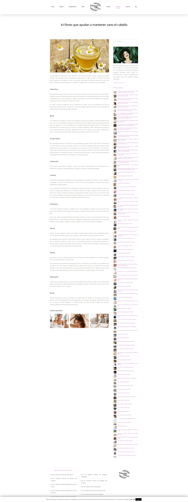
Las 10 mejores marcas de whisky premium (125, 367)
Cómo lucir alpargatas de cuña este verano (125, 176)
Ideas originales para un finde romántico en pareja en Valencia (127, 198)
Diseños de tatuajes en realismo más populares (126, 257)
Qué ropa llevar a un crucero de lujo (124, 253)
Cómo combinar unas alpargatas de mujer (125, 282)
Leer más (132, 499)
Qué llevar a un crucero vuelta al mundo (124, 297)
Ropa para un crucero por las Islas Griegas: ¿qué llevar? (127, 271)
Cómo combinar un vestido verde (123, 400)
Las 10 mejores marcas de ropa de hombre (63, 496)
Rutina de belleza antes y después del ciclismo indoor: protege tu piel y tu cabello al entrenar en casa (127, 169)
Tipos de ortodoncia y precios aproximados (125, 260)
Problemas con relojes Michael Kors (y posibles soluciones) (127, 434)
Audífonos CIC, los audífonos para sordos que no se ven (127, 301)
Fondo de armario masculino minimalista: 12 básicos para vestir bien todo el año (127, 95)
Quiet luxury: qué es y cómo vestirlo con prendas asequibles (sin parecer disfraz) (127, 147)
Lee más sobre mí (118, 82)
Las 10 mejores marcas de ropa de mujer (93, 490)
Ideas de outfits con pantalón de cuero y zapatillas (126, 326)
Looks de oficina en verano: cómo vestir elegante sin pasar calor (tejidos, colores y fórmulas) (127, 110)
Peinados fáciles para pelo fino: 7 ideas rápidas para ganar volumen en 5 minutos (73, 316)
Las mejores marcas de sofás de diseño (124, 441)
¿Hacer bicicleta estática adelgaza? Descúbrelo (126, 172)
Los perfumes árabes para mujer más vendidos (126, 190)
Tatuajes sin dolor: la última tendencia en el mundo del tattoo (127, 228)
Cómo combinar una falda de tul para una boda (126, 323)
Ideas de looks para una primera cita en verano (126, 242)
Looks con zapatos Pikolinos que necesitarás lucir (126, 231)
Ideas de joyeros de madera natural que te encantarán (127, 444)
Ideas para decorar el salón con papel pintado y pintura (127, 293)
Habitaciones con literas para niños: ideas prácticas (126, 378)
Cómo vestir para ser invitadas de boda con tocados (127, 330)
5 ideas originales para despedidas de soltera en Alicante (127, 430)
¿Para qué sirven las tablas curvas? (123, 374)
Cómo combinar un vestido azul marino (124, 404)
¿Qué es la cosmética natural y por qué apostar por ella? (127, 305)
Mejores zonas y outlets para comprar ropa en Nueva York (127, 202)
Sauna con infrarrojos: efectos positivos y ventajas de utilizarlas (127, 353)
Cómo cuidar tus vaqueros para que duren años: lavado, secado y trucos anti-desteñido (127, 150)
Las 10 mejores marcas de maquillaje (92, 494)
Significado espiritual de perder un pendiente (125, 341)
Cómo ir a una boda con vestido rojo (124, 415)
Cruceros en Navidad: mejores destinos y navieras (126, 319)
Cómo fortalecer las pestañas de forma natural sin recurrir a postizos (127, 154)
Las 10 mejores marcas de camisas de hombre (64, 479)
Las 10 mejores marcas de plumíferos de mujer (126, 452)
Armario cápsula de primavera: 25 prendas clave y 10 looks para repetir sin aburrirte (127, 161)
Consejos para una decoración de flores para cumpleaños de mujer (127, 213)
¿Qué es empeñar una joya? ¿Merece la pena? (125, 194)
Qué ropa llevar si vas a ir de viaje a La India (125, 371)
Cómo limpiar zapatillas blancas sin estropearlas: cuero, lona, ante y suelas (127, 121)
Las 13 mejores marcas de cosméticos (62, 474)
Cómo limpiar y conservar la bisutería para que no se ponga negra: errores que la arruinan (127, 128)
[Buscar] (121, 7)
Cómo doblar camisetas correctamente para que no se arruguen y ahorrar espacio (127, 264)
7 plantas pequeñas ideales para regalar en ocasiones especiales (127, 290)
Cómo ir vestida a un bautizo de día (124, 389)
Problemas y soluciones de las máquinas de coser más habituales (127, 364)
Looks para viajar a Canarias (122, 334)
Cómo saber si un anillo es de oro (123, 356)
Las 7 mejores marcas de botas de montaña (125, 448)
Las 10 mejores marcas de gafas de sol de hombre (64, 492)
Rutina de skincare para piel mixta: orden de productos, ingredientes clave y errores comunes (53, 316)
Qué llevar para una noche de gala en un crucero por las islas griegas (127, 209)
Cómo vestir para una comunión (123, 393)
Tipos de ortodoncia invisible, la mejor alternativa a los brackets (127, 279)
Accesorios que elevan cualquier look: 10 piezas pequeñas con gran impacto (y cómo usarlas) (127, 92)
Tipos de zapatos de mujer (122, 426)
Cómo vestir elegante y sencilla (123, 382)
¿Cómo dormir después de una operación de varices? (127, 275)
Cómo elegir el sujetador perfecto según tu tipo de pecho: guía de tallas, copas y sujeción (127, 158)
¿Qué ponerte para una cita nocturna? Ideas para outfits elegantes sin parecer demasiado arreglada (127, 125)
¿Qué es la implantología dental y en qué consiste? (126, 268)
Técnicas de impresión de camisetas (124, 360)
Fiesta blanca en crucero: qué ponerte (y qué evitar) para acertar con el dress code (127, 143)
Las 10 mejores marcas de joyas (90, 486)
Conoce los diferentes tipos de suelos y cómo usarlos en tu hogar (127, 180)
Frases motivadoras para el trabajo (123, 422)
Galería (57, 316)
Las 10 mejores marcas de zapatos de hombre (94, 482)
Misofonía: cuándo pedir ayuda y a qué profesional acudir (127, 165)
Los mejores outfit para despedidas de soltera (126, 345)
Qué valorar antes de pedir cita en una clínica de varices (127, 132)
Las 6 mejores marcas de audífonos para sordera (126, 455)
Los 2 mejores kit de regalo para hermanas (125, 349)
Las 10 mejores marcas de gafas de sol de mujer (64, 485)
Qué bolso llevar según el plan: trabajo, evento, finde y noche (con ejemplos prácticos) (127, 136)
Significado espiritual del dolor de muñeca (125, 312)
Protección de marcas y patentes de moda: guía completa (127, 220)
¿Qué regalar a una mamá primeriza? (124, 286)
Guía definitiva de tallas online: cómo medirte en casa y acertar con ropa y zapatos (93, 316)
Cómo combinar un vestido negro (123, 407)
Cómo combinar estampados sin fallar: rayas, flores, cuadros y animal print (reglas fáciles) (127, 117)
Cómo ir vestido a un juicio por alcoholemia (125, 238)
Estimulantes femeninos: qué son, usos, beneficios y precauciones (127, 235)
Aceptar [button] (138, 499)
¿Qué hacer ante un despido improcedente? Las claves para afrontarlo (127, 206)
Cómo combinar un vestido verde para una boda (126, 396)
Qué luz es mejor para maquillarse (123, 183)
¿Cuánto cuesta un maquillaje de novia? (124, 245)
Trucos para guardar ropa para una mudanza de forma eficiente (127, 437)
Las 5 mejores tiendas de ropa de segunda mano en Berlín (127, 316)
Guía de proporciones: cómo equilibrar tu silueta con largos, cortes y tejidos (127, 139)
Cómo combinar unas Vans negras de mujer (125, 249)
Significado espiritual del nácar (123, 337)
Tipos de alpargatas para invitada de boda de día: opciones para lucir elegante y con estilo (127, 114)
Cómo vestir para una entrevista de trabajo (125, 385)
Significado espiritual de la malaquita (124, 308)
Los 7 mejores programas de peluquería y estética (126, 418)
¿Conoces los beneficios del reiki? (123, 216)
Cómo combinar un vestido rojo (123, 411)
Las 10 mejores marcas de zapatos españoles (94, 476)
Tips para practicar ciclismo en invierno (124, 223)
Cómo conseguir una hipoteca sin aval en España (126, 187)
